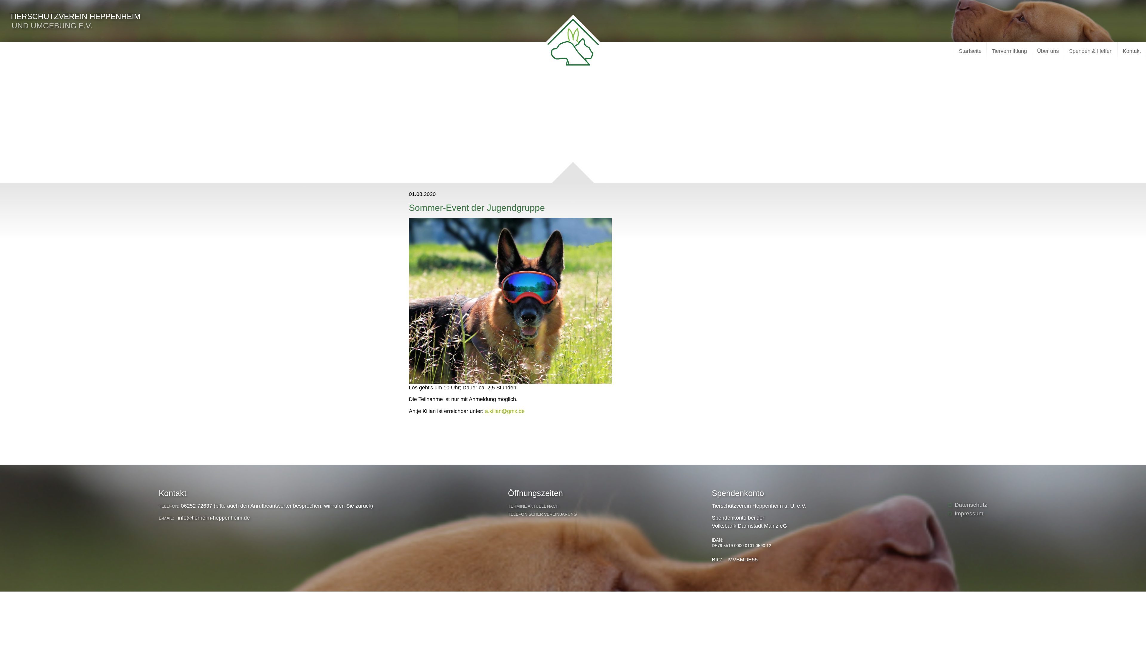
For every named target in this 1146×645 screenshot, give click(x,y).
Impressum (969, 513)
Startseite (970, 51)
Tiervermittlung (1009, 51)
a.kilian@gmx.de (505, 411)
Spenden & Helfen (1091, 51)
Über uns (1048, 51)
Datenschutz (971, 505)
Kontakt (1132, 51)
